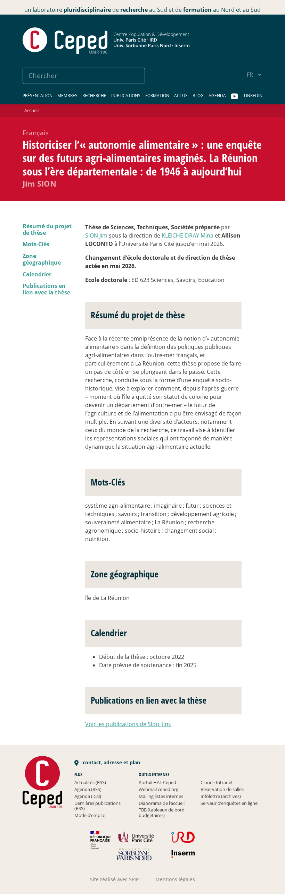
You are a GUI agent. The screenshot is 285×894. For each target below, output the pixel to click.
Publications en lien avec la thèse (46, 289)
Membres (67, 95)
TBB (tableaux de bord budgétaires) (162, 812)
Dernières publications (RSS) (97, 806)
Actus (181, 95)
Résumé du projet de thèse (47, 229)
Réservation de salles (222, 789)
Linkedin (253, 95)
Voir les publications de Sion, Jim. (128, 724)
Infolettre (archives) (221, 796)
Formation (157, 95)
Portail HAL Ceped (157, 782)
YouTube (235, 96)
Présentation (37, 95)
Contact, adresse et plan (110, 762)
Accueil (31, 110)
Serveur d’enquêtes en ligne (229, 803)
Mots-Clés (36, 244)
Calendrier (37, 274)
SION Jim (96, 235)
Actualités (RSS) (90, 782)
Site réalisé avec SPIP (114, 879)
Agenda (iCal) (87, 796)
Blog (198, 95)
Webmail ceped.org (158, 789)
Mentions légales (175, 879)
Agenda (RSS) (87, 789)
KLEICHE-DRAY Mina (187, 235)
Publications (125, 95)
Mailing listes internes (161, 796)
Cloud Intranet (217, 782)
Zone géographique (42, 259)
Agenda (217, 95)
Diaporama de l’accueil (162, 803)
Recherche (94, 95)
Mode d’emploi (89, 815)
